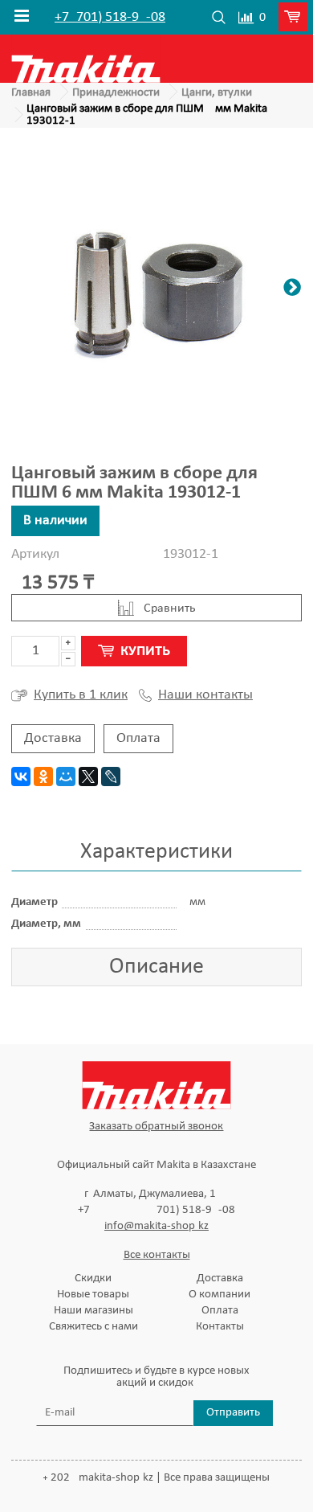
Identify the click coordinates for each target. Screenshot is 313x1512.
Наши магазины (93, 1311)
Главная (31, 93)
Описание (156, 967)
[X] (88, 776)
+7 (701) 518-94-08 (110, 17)
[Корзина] (295, 17)
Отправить (233, 1413)
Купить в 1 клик (81, 695)
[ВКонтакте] (20, 776)
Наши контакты (205, 695)
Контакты (220, 1327)
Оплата (138, 738)
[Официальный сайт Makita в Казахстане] (86, 58)
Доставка (53, 738)
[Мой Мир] (65, 776)
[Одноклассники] (43, 776)
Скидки (93, 1278)
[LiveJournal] (110, 776)
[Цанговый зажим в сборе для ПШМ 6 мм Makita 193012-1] (156, 290)
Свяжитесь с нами (93, 1327)
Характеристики (156, 852)
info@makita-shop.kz (156, 1226)
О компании (219, 1295)
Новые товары (93, 1295)
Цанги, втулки (216, 93)
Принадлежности (116, 93)
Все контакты (157, 1255)
